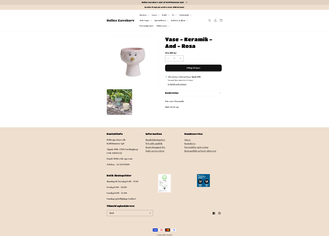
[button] (144, 15)
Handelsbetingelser (155, 139)
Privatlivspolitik (154, 143)
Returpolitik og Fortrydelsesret (200, 151)
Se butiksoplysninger (177, 84)
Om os (187, 139)
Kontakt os (189, 143)
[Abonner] (150, 213)
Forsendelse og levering (196, 147)
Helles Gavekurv (167, 235)
